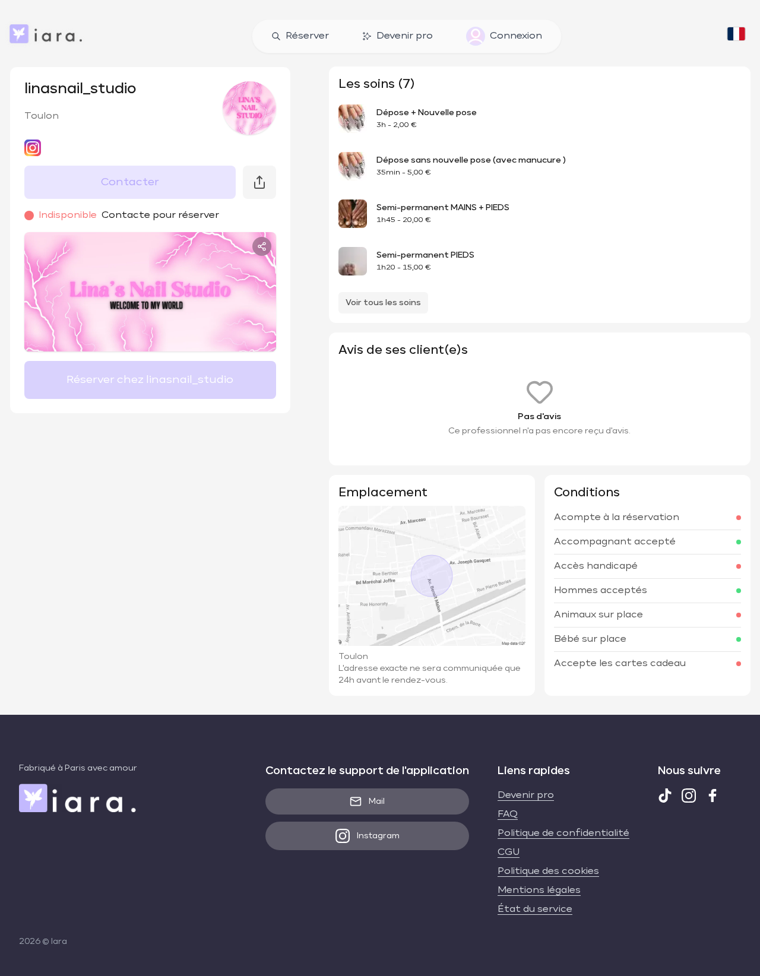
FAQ (508, 814)
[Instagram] (689, 795)
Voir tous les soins (383, 303)
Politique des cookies (548, 871)
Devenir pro (404, 36)
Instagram (378, 836)
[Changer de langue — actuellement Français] (736, 36)
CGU (509, 852)
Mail (377, 801)
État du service (535, 909)
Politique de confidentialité (563, 833)
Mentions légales (539, 890)
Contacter (130, 182)
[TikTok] (665, 795)
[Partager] (261, 246)
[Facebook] (712, 795)
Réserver (307, 36)
